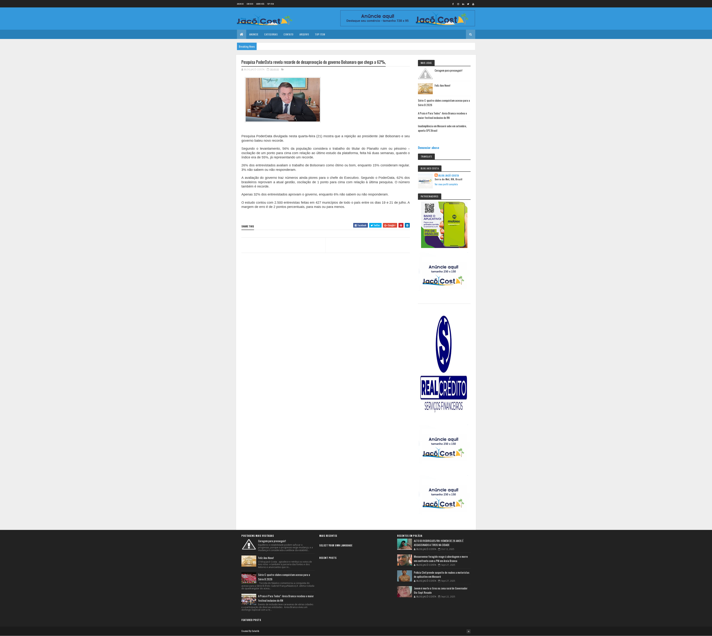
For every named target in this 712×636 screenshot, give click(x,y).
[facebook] (453, 4)
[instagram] (458, 4)
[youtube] (473, 4)
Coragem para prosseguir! (448, 70)
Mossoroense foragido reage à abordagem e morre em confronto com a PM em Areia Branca (441, 558)
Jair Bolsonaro (389, 136)
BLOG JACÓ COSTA (448, 175)
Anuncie (240, 3)
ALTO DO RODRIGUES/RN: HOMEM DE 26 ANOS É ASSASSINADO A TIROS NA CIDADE (438, 543)
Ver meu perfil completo (446, 184)
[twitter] (468, 4)
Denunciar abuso (428, 147)
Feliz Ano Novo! (442, 85)
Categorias (271, 34)
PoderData (264, 136)
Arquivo (304, 34)
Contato (250, 3)
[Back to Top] (469, 631)
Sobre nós (260, 3)
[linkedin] (463, 4)
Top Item (270, 3)
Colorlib (255, 630)
